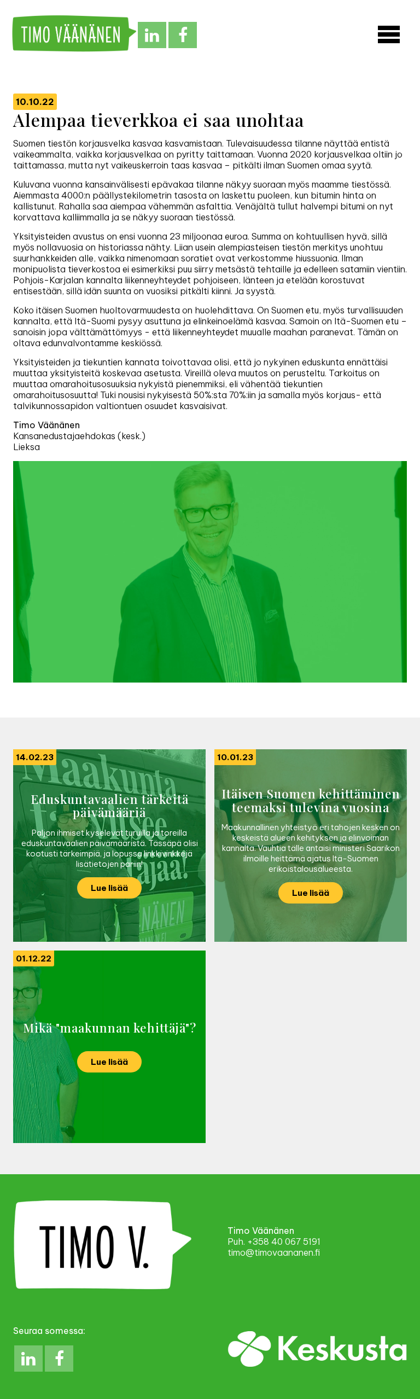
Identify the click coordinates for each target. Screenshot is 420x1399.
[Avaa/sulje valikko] (389, 35)
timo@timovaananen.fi (274, 1252)
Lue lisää (109, 888)
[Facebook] (182, 35)
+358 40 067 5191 (283, 1241)
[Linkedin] (152, 35)
